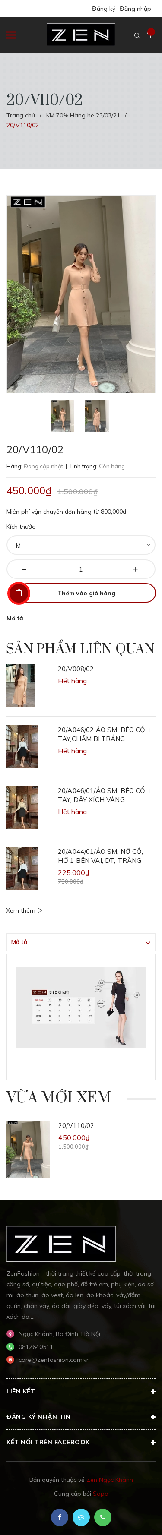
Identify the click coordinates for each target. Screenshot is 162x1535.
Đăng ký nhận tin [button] (38, 1417)
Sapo (100, 1493)
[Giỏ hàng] (148, 35)
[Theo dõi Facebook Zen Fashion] (59, 1517)
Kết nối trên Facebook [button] (48, 1442)
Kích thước (20, 527)
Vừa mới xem (58, 1098)
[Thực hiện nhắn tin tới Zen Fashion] (81, 1517)
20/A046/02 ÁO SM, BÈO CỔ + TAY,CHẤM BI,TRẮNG (104, 734)
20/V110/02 (76, 1125)
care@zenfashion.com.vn (54, 1360)
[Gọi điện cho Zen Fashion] (102, 1517)
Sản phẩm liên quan (80, 649)
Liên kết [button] (20, 1391)
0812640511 (36, 1347)
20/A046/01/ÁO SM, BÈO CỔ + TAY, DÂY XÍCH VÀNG (104, 795)
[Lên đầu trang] (133, 1515)
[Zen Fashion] (61, 1243)
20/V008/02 (76, 669)
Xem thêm (21, 910)
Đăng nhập (135, 9)
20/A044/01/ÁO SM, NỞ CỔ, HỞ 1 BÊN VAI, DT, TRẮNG (100, 856)
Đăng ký (103, 9)
